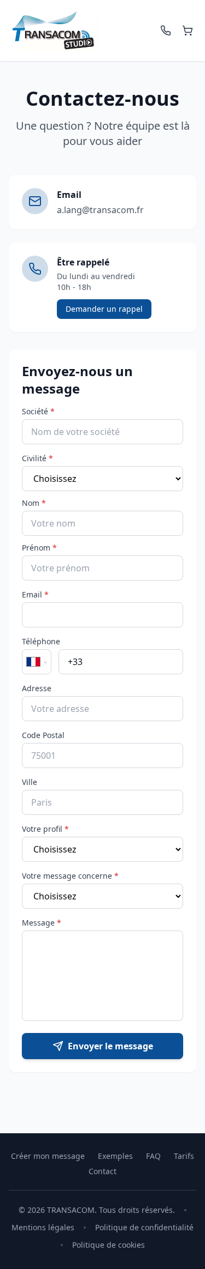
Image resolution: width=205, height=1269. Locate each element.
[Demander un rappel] (165, 30)
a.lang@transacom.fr (100, 210)
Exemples (115, 1156)
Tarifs (184, 1156)
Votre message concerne (70, 876)
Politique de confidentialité (144, 1227)
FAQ (153, 1156)
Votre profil (45, 829)
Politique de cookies (108, 1245)
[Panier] (187, 30)
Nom (34, 503)
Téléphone (41, 641)
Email (35, 594)
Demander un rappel (104, 309)
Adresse (36, 688)
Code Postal (43, 735)
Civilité (37, 458)
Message (41, 922)
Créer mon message (48, 1156)
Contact (102, 1171)
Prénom (39, 547)
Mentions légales (42, 1227)
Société (38, 411)
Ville (29, 782)
